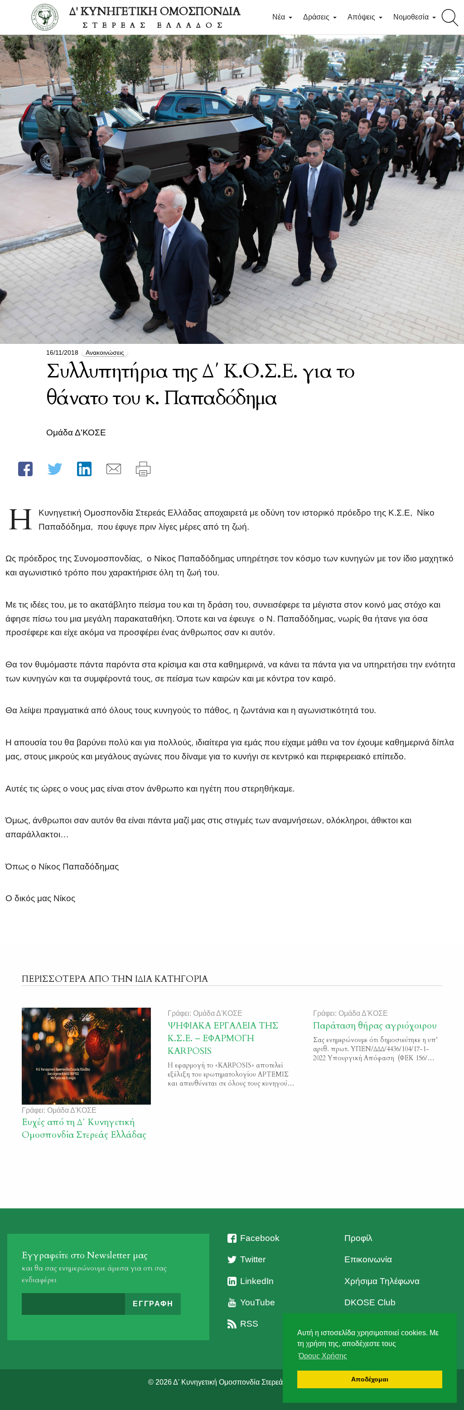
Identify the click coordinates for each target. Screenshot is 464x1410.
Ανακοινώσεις (105, 352)
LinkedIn (257, 1281)
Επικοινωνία (368, 1259)
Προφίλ (358, 1238)
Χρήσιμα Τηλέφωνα (382, 1281)
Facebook (260, 1238)
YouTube (257, 1302)
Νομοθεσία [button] (411, 17)
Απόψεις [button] (362, 17)
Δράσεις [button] (317, 17)
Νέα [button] (279, 17)
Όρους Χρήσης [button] (323, 1356)
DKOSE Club (370, 1302)
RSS (249, 1323)
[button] (25, 469)
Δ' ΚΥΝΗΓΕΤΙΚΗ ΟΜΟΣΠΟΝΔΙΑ (155, 17)
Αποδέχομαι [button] (369, 1379)
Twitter (253, 1259)
